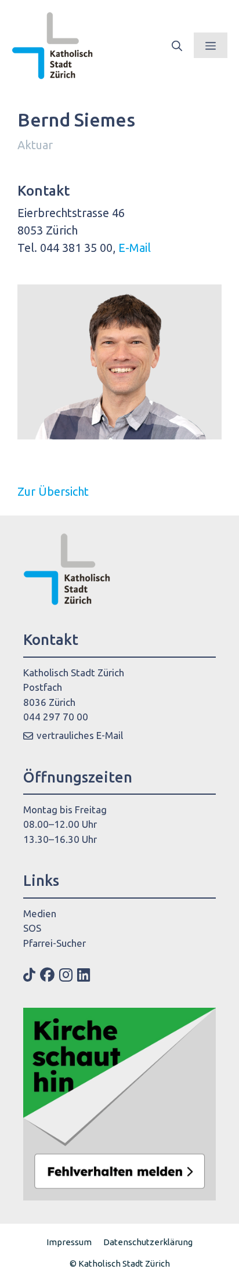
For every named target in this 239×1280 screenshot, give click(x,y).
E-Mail (134, 247)
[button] (177, 45)
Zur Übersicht (53, 491)
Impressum (69, 1242)
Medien (39, 913)
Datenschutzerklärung (148, 1242)
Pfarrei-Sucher (54, 943)
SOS (32, 927)
